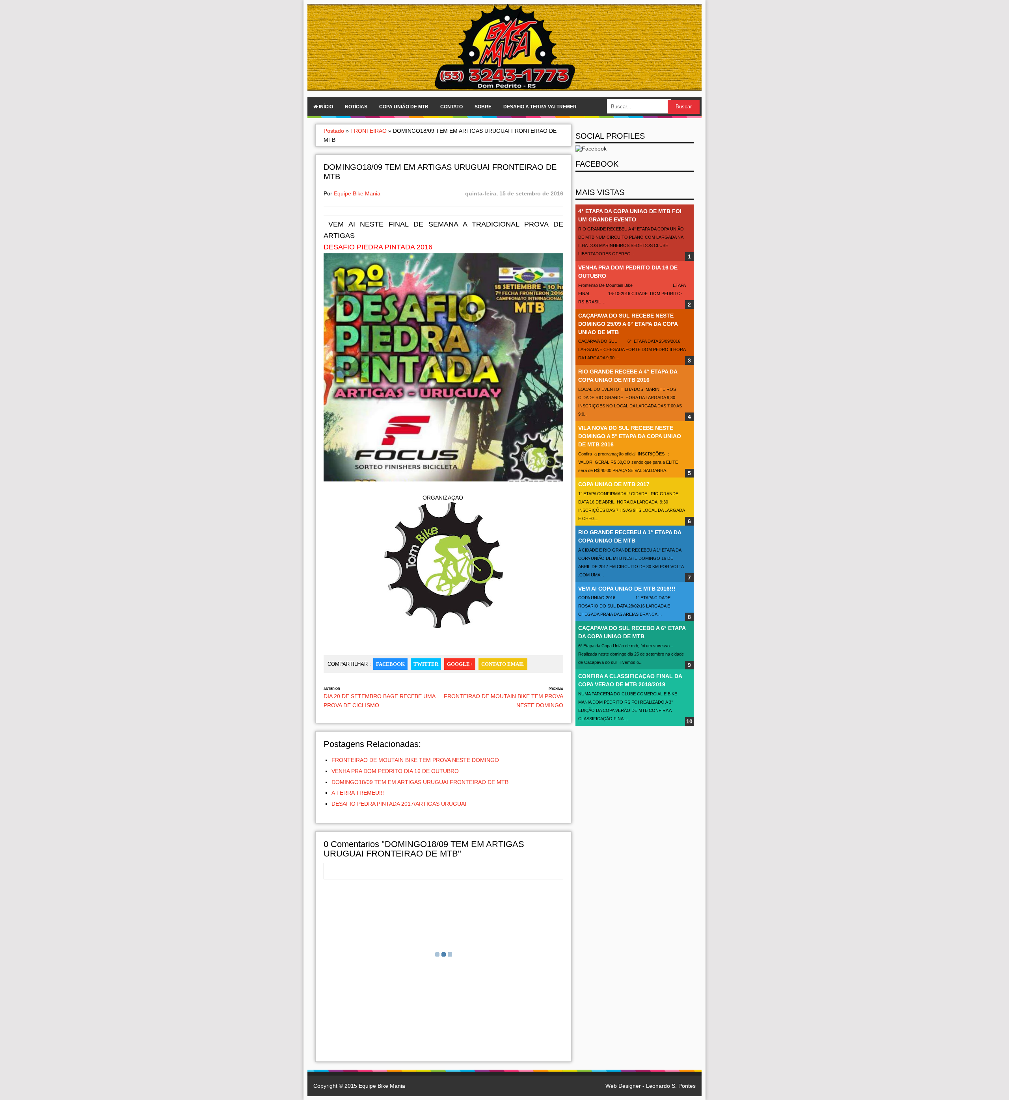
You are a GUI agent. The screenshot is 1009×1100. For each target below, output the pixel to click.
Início (325, 107)
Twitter (425, 664)
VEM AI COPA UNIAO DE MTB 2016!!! (627, 588)
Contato (451, 107)
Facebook (390, 664)
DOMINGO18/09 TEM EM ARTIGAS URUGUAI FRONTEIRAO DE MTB (419, 782)
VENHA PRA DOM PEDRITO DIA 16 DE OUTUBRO (395, 771)
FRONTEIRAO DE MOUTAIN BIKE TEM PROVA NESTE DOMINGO (415, 760)
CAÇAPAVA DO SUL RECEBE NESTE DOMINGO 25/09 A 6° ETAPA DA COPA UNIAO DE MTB (628, 323)
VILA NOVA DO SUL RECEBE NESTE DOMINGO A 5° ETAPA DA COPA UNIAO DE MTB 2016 (629, 436)
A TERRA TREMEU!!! (357, 793)
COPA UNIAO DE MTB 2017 (614, 484)
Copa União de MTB (403, 107)
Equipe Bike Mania (357, 193)
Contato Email (503, 664)
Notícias (356, 107)
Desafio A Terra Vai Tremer (540, 107)
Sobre (483, 107)
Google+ (460, 664)
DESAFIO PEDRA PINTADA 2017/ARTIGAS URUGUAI (398, 804)
